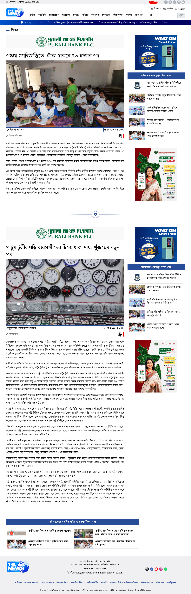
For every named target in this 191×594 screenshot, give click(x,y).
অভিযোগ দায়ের (147, 582)
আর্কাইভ (170, 8)
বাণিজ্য (85, 15)
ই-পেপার (157, 8)
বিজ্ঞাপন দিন (61, 582)
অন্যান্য (138, 15)
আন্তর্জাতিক (54, 15)
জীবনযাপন (118, 15)
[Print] (120, 136)
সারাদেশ (66, 15)
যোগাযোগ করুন (47, 582)
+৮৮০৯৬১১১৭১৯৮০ (98, 568)
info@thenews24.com (111, 573)
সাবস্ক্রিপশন (171, 582)
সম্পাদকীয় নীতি (75, 582)
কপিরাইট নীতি (115, 582)
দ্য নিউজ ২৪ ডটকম (56, 590)
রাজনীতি (42, 15)
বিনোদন (95, 15)
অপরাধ (76, 15)
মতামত (129, 15)
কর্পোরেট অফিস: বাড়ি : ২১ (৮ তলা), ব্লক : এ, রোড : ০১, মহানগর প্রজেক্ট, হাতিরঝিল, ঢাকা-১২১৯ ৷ (95, 563)
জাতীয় (32, 15)
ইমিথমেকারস (146, 590)
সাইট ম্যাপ (160, 582)
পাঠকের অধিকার (131, 582)
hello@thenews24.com (87, 573)
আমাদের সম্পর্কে (31, 582)
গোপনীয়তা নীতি (91, 582)
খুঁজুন (181, 15)
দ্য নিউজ (18, 582)
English (181, 9)
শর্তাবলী (104, 582)
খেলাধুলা (106, 15)
